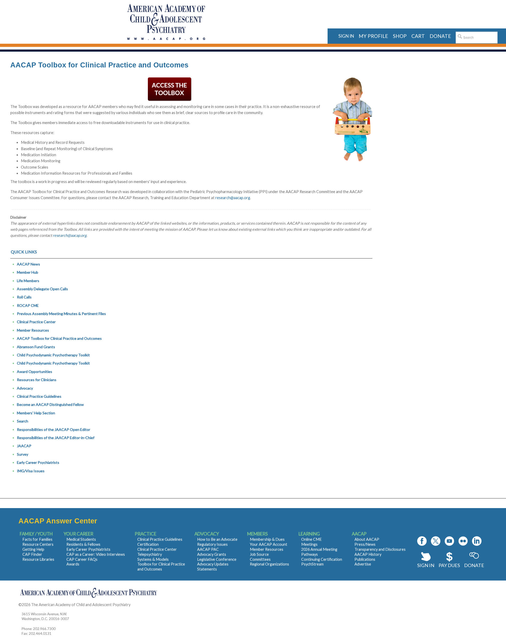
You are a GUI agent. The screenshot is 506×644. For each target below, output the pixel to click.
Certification (148, 544)
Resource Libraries (38, 559)
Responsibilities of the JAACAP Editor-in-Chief (55, 437)
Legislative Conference (216, 559)
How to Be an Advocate (217, 539)
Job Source (259, 554)
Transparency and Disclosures (380, 549)
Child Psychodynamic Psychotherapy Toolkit (53, 355)
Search (22, 421)
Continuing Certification (321, 559)
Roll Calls (24, 297)
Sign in (346, 36)
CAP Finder (32, 554)
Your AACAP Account (268, 544)
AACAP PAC (208, 549)
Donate (474, 565)
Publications (364, 559)
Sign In (425, 565)
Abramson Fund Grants (36, 347)
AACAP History (367, 554)
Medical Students (81, 539)
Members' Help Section (36, 413)
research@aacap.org (232, 197)
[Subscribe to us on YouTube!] (449, 541)
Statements (207, 569)
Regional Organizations (269, 564)
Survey (22, 454)
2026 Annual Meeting (319, 549)
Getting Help (33, 549)
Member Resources (33, 330)
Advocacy (25, 388)
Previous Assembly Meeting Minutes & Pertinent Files (61, 313)
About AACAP (366, 539)
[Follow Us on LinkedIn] (476, 541)
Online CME (311, 539)
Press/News (365, 544)
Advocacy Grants (211, 554)
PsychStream (312, 564)
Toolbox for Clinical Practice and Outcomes (161, 566)
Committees (260, 559)
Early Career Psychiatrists (38, 462)
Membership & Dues (267, 539)
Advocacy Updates (212, 564)
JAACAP (24, 446)
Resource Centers (37, 544)
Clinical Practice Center (36, 321)
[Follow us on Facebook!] (422, 541)
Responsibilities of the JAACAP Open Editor (53, 429)
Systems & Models (153, 559)
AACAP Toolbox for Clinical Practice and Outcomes (59, 338)
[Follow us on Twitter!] (435, 541)
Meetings (309, 544)
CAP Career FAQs (82, 559)
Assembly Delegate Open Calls (42, 289)
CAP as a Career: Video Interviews (95, 554)
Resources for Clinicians (36, 379)
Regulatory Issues (212, 544)
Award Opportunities (34, 371)
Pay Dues (449, 565)
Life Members (28, 280)
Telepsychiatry (149, 554)
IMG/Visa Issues (31, 471)
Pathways (309, 554)
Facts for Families (37, 539)
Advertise (362, 564)
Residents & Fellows (83, 544)
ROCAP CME (28, 305)
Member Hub (27, 272)
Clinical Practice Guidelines (39, 396)
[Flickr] (463, 541)
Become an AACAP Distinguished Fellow (50, 404)
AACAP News (28, 264)
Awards (72, 564)
